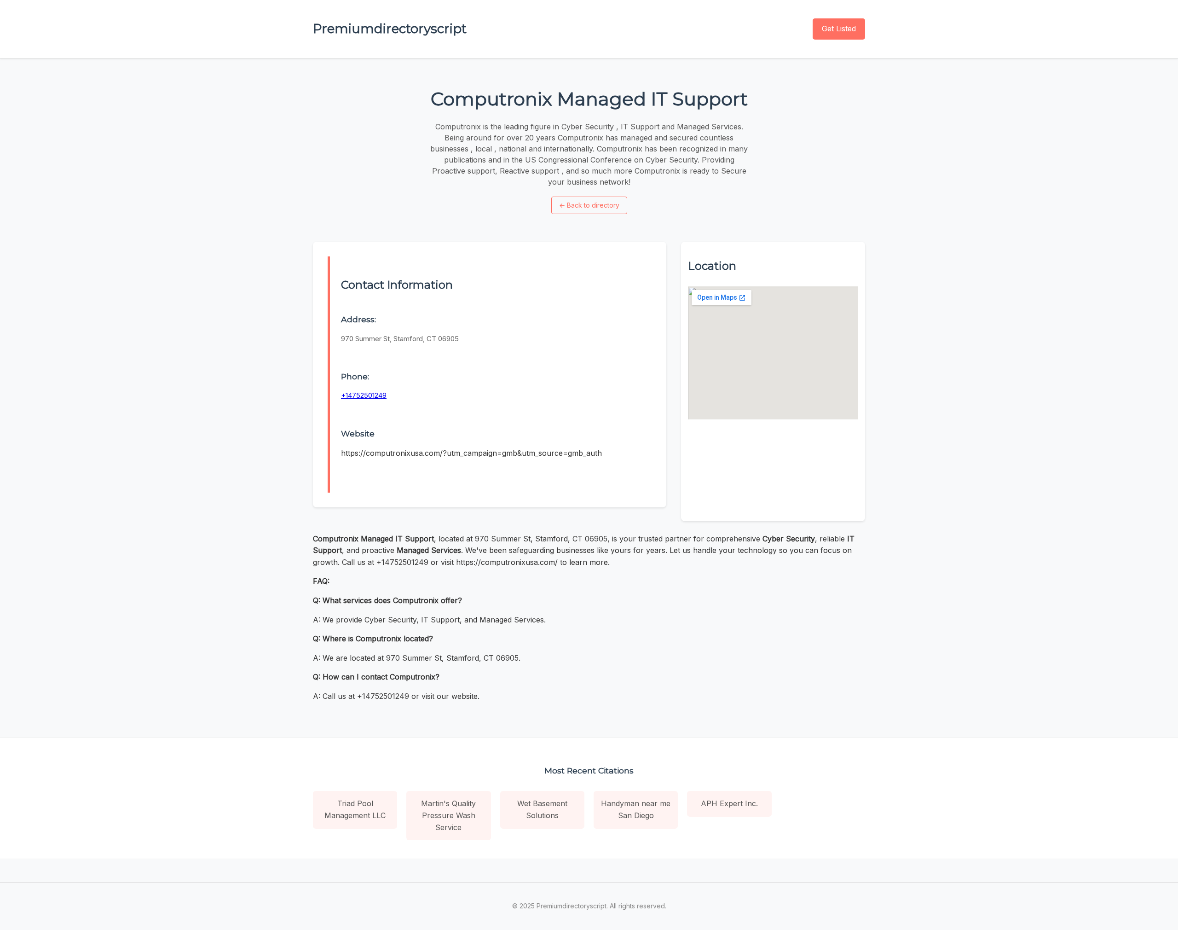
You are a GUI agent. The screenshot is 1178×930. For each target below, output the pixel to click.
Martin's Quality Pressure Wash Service (448, 815)
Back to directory (589, 205)
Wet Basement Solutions (542, 809)
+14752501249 (364, 395)
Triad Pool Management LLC (355, 809)
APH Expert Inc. (729, 803)
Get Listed (839, 28)
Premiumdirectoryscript (390, 28)
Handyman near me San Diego (635, 809)
